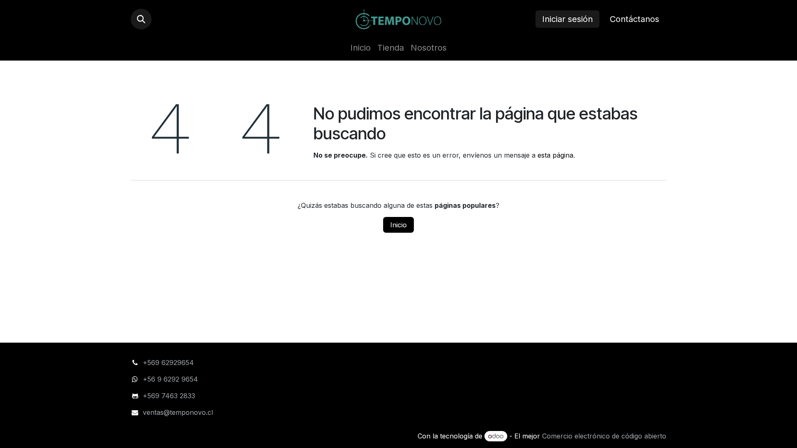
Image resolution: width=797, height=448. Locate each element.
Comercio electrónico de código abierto (604, 436)
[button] (141, 19)
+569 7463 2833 (169, 396)
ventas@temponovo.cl (178, 412)
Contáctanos (634, 19)
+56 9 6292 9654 (171, 379)
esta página (555, 155)
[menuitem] (360, 47)
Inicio (398, 225)
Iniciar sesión (567, 19)
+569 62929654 (168, 362)
